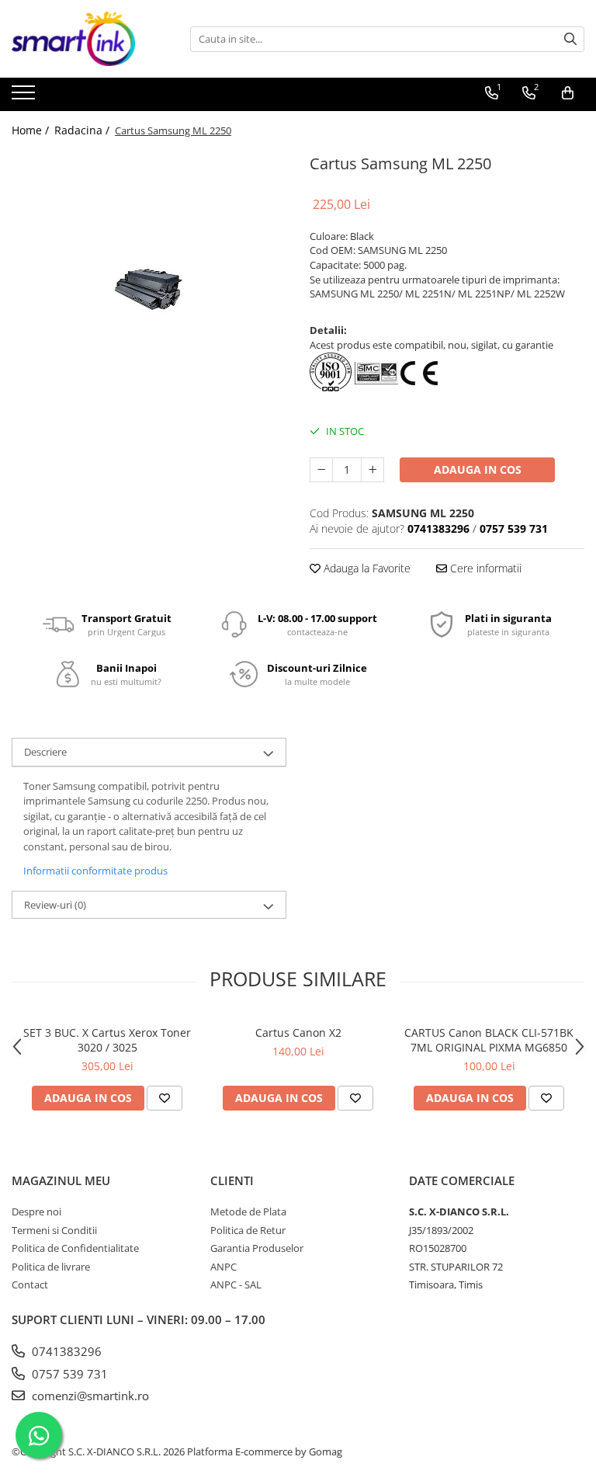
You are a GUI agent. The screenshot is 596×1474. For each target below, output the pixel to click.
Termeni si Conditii (54, 1230)
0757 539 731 (68, 1374)
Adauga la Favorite (366, 568)
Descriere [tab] (45, 752)
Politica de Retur (248, 1230)
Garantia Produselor (256, 1248)
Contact (30, 1284)
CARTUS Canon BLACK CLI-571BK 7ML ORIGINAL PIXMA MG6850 (488, 1040)
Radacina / (83, 130)
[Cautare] (570, 39)
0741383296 (65, 1351)
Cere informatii (484, 568)
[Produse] (25, 97)
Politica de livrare (51, 1267)
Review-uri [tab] (55, 905)
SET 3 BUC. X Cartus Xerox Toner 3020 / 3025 (107, 1040)
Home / (32, 130)
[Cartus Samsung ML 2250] (149, 287)
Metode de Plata (248, 1211)
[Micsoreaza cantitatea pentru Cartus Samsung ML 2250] (321, 469)
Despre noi (36, 1211)
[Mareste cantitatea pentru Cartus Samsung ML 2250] (372, 469)
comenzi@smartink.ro (89, 1395)
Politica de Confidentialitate (75, 1248)
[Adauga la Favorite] (164, 1098)
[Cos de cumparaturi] (567, 93)
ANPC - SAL (236, 1284)
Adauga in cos (478, 469)
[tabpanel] (149, 287)
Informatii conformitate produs (95, 871)
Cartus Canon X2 (298, 1032)
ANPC (223, 1267)
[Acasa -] (89, 39)
